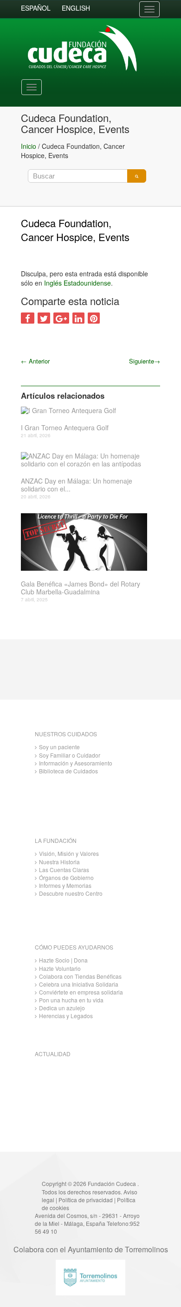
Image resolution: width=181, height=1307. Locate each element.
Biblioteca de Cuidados (68, 771)
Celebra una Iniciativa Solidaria (78, 984)
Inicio (28, 146)
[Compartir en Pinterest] (93, 318)
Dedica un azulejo (62, 1008)
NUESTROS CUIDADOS (66, 734)
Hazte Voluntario (60, 968)
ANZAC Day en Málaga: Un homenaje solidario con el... (76, 485)
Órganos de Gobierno (66, 877)
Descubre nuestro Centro (71, 893)
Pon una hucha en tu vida (71, 1000)
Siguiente (144, 361)
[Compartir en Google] (61, 318)
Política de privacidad (85, 1200)
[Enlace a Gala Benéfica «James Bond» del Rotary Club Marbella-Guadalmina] (87, 542)
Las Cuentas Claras (64, 869)
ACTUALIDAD (53, 1054)
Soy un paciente (59, 747)
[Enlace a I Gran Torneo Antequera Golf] (87, 410)
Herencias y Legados (66, 1016)
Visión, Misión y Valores (69, 853)
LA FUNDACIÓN (56, 840)
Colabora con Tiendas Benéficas (80, 976)
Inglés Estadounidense (77, 282)
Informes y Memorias (65, 885)
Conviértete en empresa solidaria (81, 992)
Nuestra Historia (59, 862)
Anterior (35, 361)
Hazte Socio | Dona (63, 960)
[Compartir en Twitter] (44, 318)
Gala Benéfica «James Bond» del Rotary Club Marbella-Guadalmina (80, 588)
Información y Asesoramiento (75, 763)
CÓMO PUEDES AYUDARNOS (74, 947)
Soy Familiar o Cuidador (69, 755)
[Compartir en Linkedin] (78, 318)
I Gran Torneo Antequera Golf (65, 428)
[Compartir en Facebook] (27, 318)
